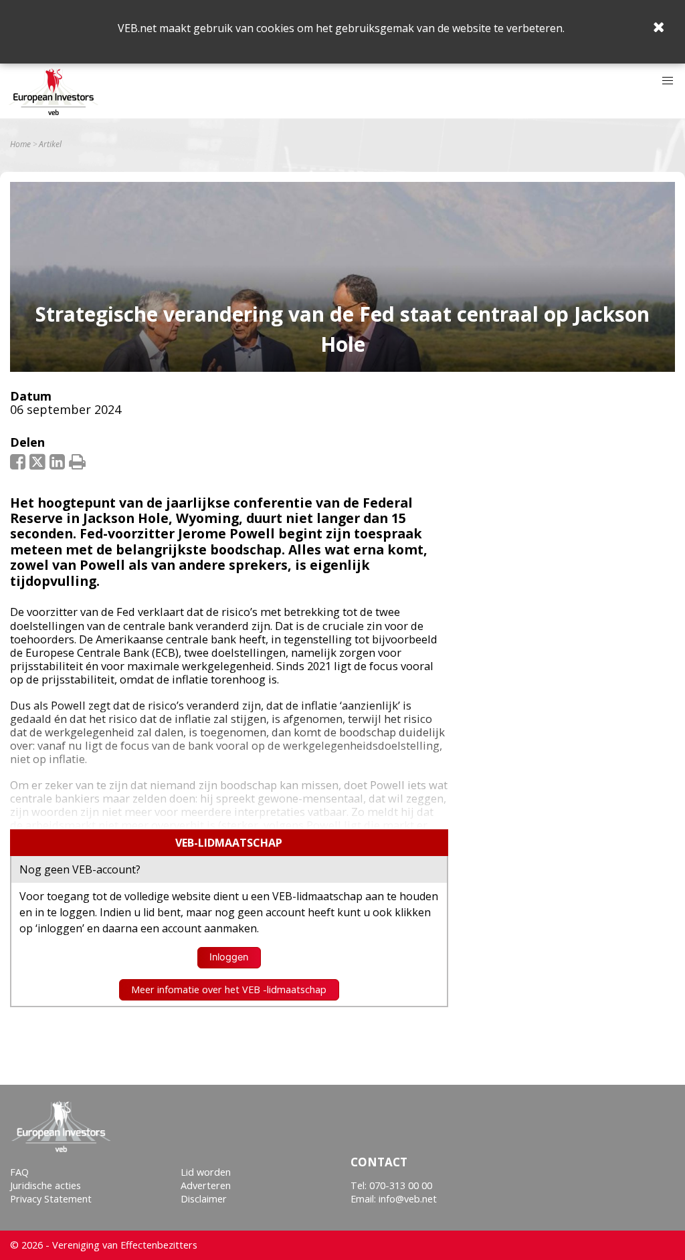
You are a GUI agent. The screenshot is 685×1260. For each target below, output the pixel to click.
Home (20, 144)
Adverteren (206, 1185)
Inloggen (228, 957)
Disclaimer (204, 1198)
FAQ (19, 1172)
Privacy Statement (51, 1198)
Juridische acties (45, 1185)
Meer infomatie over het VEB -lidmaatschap (228, 989)
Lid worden (206, 1172)
